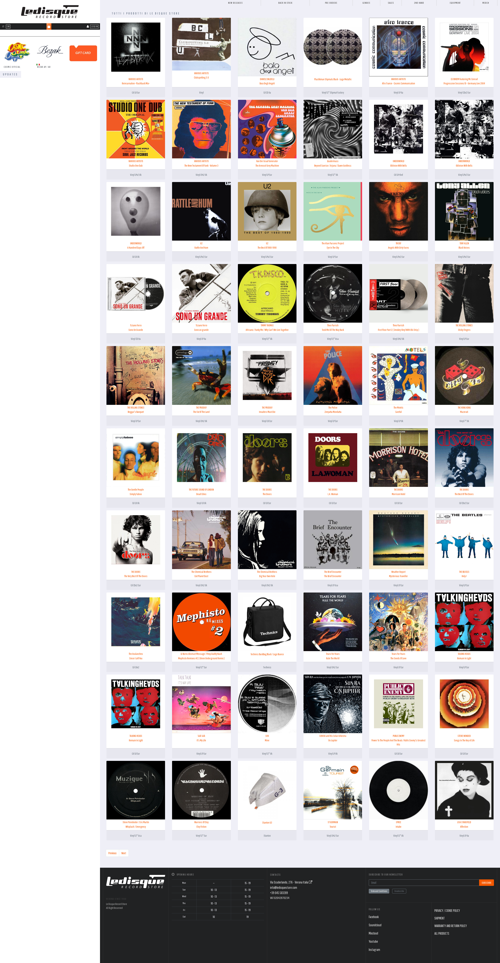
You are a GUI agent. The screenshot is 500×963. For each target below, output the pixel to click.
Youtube (373, 941)
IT (3, 26)
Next (123, 853)
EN (8, 26)
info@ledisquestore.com (283, 887)
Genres (366, 2)
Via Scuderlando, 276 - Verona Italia (289, 882)
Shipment (439, 918)
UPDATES (10, 74)
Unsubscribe (399, 891)
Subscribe (486, 882)
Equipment (455, 2)
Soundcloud (375, 925)
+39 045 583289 (279, 893)
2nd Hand (419, 2)
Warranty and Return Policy (450, 926)
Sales (391, 2)
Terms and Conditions (379, 891)
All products (441, 933)
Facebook (374, 917)
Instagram (374, 950)
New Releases (235, 2)
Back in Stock (285, 2)
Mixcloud (373, 933)
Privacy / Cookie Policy (447, 911)
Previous (112, 853)
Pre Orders (331, 2)
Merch (485, 2)
